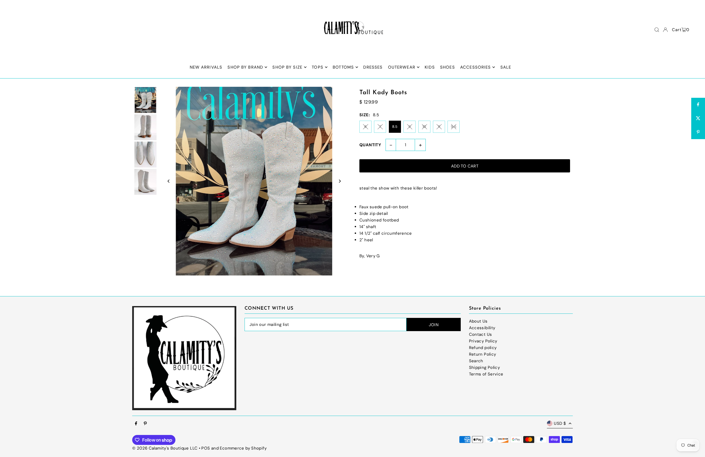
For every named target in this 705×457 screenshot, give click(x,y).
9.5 (453, 126)
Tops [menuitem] (317, 67)
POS (205, 448)
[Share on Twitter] (698, 118)
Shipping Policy (484, 367)
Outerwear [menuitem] (401, 67)
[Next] (339, 181)
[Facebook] (136, 423)
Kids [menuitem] (430, 67)
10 (424, 126)
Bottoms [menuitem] (343, 67)
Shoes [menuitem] (447, 67)
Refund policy (483, 347)
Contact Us (480, 334)
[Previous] (168, 181)
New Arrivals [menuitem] (206, 67)
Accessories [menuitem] (475, 67)
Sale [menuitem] (505, 67)
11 (439, 126)
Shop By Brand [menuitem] (245, 67)
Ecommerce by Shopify (243, 448)
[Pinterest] (145, 423)
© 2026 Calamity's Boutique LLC (164, 448)
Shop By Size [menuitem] (287, 67)
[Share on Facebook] (698, 105)
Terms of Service (486, 374)
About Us (478, 321)
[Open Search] (657, 30)
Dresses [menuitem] (373, 67)
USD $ (560, 423)
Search (476, 361)
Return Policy (482, 354)
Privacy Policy (483, 341)
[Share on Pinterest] (698, 132)
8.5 (395, 126)
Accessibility (482, 328)
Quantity (370, 145)
